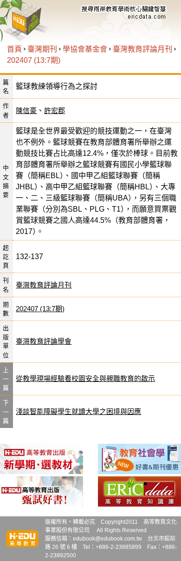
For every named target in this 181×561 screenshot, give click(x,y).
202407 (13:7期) (33, 60)
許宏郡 (54, 110)
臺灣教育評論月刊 (142, 49)
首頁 (14, 49)
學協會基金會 (85, 49)
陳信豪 (26, 110)
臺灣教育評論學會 (43, 341)
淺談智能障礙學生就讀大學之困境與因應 (78, 411)
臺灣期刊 (42, 49)
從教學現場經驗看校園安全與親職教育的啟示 (85, 378)
